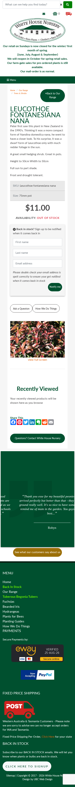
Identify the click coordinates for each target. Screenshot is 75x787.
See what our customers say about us (37, 552)
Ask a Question (21, 308)
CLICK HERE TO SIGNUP (27, 766)
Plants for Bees (13, 616)
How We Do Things (46, 308)
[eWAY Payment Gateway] (37, 653)
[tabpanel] (37, 511)
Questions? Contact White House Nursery (37, 438)
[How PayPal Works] (37, 674)
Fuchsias (8, 601)
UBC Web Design (43, 779)
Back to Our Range (53, 95)
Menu (12, 80)
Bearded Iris (11, 606)
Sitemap (10, 776)
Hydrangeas (11, 611)
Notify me (55, 287)
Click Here (48, 736)
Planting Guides (13, 621)
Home (12, 90)
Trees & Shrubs (20, 93)
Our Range (23, 90)
